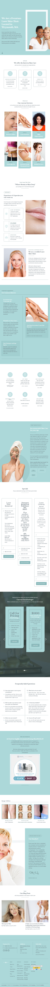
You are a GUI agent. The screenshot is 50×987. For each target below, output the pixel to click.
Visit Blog (33, 971)
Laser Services (20, 968)
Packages (12, 971)
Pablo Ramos (25, 985)
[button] (4, 639)
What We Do (12, 969)
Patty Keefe (5, 925)
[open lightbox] (36, 309)
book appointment (9, 556)
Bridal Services (20, 975)
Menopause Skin (6, 924)
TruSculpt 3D (19, 973)
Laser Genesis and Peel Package (27, 968)
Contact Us (12, 976)
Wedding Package (26, 978)
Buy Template (4, 985)
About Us (12, 964)
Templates (33, 985)
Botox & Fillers (20, 970)
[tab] (11, 307)
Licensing (17, 985)
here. (41, 721)
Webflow (42, 985)
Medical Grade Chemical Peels (20, 978)
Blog (11, 973)
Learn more (14, 641)
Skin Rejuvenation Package (27, 974)
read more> (15, 216)
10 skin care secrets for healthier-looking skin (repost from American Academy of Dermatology (35, 925)
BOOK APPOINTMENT (25, 562)
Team (11, 966)
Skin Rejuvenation (20, 965)
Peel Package (27, 964)
